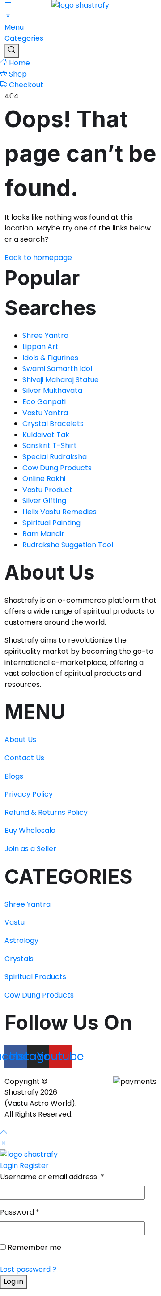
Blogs (14, 776)
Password (19, 1212)
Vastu (14, 922)
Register (34, 1165)
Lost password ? (28, 1269)
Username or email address (52, 1177)
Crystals (19, 959)
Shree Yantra (27, 904)
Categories (23, 38)
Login (9, 1165)
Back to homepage (38, 257)
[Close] (3, 1143)
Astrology (21, 940)
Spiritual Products (35, 977)
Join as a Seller (30, 849)
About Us (20, 739)
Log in (13, 1281)
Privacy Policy (28, 794)
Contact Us (24, 758)
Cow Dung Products (39, 995)
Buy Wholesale (29, 830)
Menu (14, 27)
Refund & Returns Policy (46, 812)
